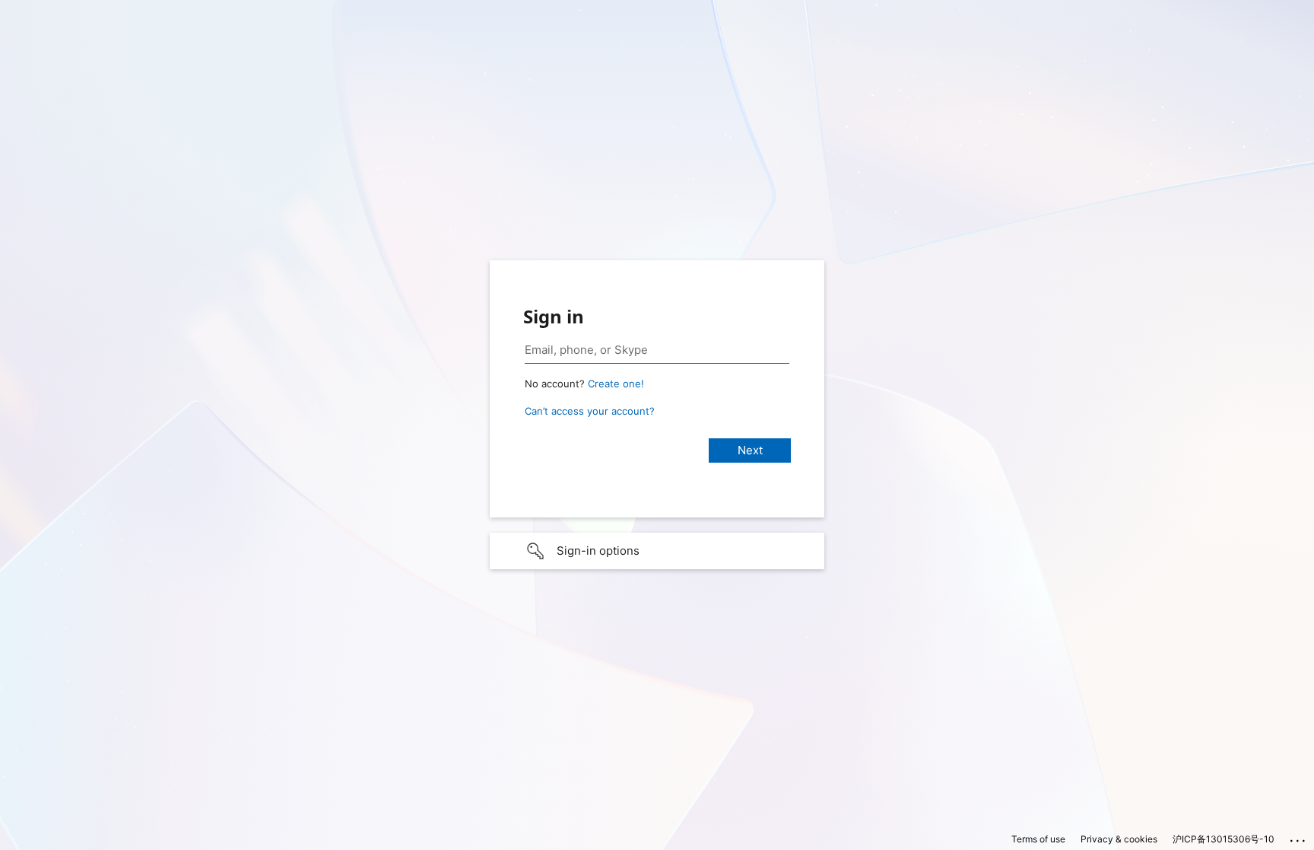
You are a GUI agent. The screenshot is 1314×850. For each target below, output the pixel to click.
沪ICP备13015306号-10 (1223, 839)
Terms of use (1038, 839)
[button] (657, 551)
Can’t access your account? (590, 411)
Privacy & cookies (1119, 839)
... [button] (1299, 837)
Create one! (616, 383)
